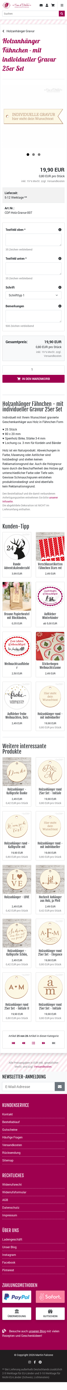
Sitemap (7, 1160)
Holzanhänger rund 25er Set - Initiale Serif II (50, 1008)
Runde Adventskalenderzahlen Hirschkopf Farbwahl (17, 569)
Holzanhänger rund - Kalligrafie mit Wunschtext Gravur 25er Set (16, 848)
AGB (5, 1200)
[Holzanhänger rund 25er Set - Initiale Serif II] (50, 987)
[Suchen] (62, 13)
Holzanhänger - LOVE (16, 897)
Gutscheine (9, 1129)
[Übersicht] (33, 1043)
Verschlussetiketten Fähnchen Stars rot (50, 566)
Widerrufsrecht (12, 1184)
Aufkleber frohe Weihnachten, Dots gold (16, 717)
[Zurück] (23, 1043)
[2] (33, 154)
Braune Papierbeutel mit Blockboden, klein (16, 617)
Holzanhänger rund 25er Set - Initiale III (50, 793)
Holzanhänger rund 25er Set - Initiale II (16, 1006)
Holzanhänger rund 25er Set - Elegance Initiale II (50, 954)
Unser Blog (9, 1247)
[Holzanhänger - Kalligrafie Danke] (17, 771)
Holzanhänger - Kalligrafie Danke (17, 791)
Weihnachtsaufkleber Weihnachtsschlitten (16, 667)
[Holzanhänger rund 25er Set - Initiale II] (17, 987)
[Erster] (13, 1043)
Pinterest (8, 1270)
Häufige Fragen (12, 1137)
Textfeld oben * (15, 230)
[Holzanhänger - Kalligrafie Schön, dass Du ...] (17, 933)
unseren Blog (37, 1331)
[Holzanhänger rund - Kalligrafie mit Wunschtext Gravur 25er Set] (17, 825)
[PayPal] (17, 1296)
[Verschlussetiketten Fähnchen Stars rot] (50, 546)
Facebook (8, 1262)
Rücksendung (11, 1153)
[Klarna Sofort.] (50, 1296)
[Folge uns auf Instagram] (29, 1362)
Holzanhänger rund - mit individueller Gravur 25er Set (50, 717)
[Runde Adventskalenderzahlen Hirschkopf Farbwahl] (17, 546)
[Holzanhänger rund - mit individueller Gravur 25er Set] (50, 696)
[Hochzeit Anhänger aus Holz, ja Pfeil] (50, 879)
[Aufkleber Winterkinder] (50, 596)
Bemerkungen (15, 306)
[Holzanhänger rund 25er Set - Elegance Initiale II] (50, 933)
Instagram (9, 1255)
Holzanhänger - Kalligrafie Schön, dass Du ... (17, 954)
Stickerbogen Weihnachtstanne (50, 666)
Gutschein (50, 1316)
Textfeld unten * (16, 258)
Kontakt (7, 1114)
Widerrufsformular (14, 1192)
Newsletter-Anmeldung (24, 1077)
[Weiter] (43, 1043)
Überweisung (17, 1316)
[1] (28, 154)
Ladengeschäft (12, 1239)
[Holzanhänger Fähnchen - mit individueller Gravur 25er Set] (33, 116)
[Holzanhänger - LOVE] (17, 879)
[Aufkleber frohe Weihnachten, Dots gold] (17, 696)
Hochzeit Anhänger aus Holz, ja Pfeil (50, 899)
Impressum (9, 1215)
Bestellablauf (11, 1122)
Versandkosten (56, 181)
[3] (39, 154)
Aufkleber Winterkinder (50, 616)
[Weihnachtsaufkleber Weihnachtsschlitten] (17, 646)
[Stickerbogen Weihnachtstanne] (50, 646)
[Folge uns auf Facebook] (35, 1362)
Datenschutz (10, 1207)
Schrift (10, 287)
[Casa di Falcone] (16, 5)
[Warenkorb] (53, 5)
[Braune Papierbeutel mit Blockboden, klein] (17, 596)
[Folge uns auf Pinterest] (40, 1362)
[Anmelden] (60, 1086)
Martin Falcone (44, 1355)
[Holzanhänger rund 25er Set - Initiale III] (50, 771)
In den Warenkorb (36, 379)
